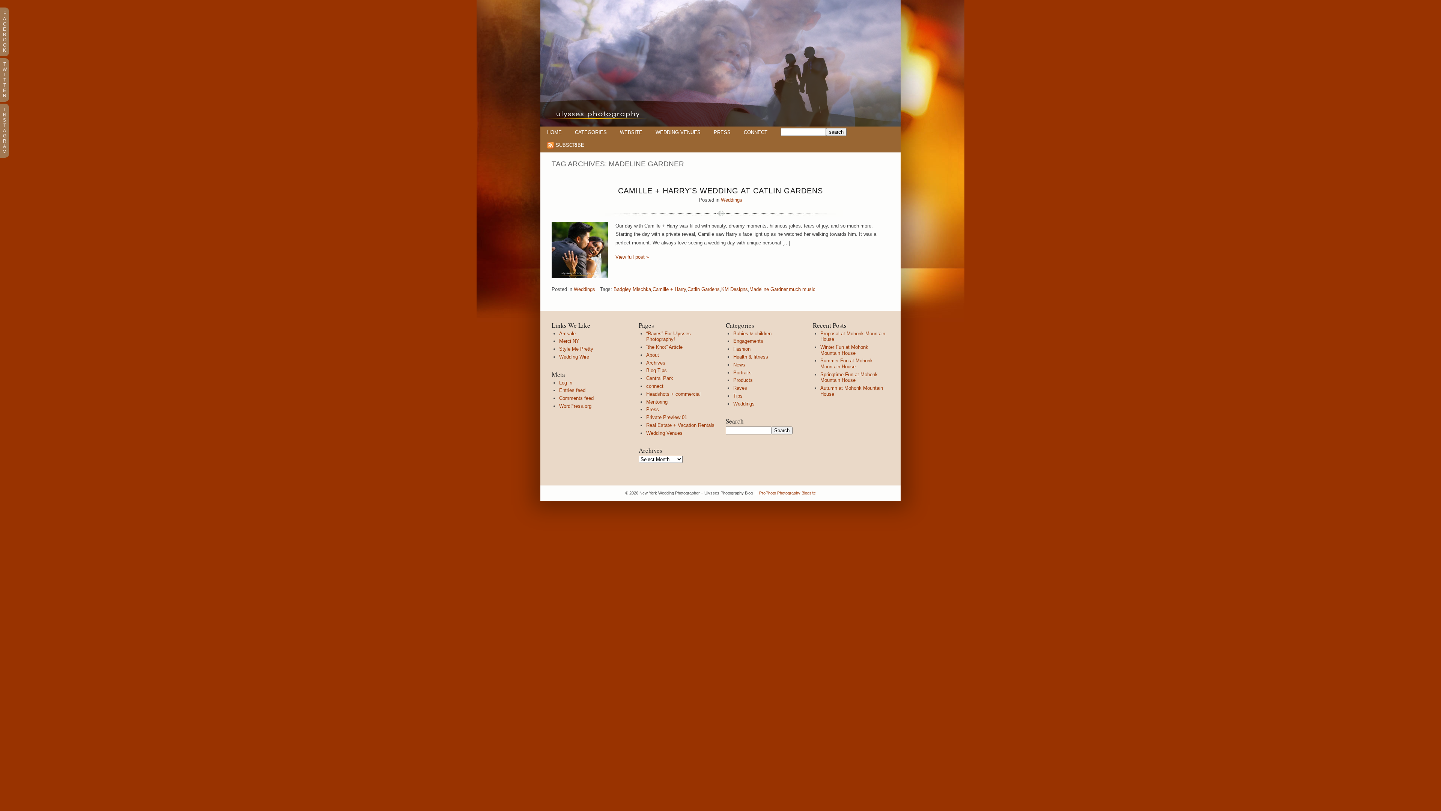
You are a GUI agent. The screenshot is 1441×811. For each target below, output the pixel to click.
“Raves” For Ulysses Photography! (668, 336)
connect (654, 386)
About (652, 355)
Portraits (742, 372)
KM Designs (734, 289)
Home (554, 132)
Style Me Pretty (576, 349)
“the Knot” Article (664, 347)
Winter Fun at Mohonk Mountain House (844, 350)
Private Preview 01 (666, 417)
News (739, 365)
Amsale (567, 333)
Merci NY (569, 341)
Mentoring (657, 402)
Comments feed (576, 398)
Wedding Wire (574, 357)
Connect (755, 132)
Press (722, 132)
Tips (738, 396)
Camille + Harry (669, 289)
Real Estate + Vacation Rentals (680, 425)
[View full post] (580, 250)
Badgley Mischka (632, 289)
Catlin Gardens (703, 289)
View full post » (632, 257)
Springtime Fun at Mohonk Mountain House (849, 377)
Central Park (659, 378)
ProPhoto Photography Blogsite (787, 493)
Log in (565, 383)
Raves (740, 388)
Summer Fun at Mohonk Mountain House (846, 363)
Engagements (748, 341)
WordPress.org (575, 406)
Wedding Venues (678, 132)
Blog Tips (656, 370)
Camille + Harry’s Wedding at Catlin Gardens (720, 191)
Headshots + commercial (673, 394)
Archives (655, 363)
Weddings (731, 200)
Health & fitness (750, 357)
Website (631, 132)
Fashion (742, 349)
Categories (591, 132)
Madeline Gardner (768, 289)
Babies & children (752, 333)
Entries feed (572, 390)
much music (802, 289)
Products (743, 380)
